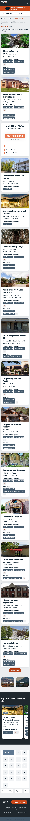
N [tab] (11, 772)
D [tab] (11, 759)
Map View (9, 13)
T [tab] (18, 779)
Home (4, 18)
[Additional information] (5, 31)
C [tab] (5, 759)
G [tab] (5, 766)
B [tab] (24, 753)
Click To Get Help (18, 8)
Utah (10, 18)
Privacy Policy (22, 812)
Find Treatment (19, 802)
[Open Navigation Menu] (27, 2)
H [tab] (11, 766)
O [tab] (18, 772)
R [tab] (5, 779)
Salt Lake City (7, 791)
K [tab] (18, 766)
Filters (21, 13)
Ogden (18, 791)
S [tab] (11, 779)
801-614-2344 (7, 8)
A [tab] (18, 753)
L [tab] (24, 766)
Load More (15, 670)
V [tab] (24, 779)
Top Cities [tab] (8, 753)
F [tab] (24, 759)
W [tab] (5, 785)
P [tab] (24, 772)
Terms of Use (7, 812)
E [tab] (18, 759)
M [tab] (5, 772)
